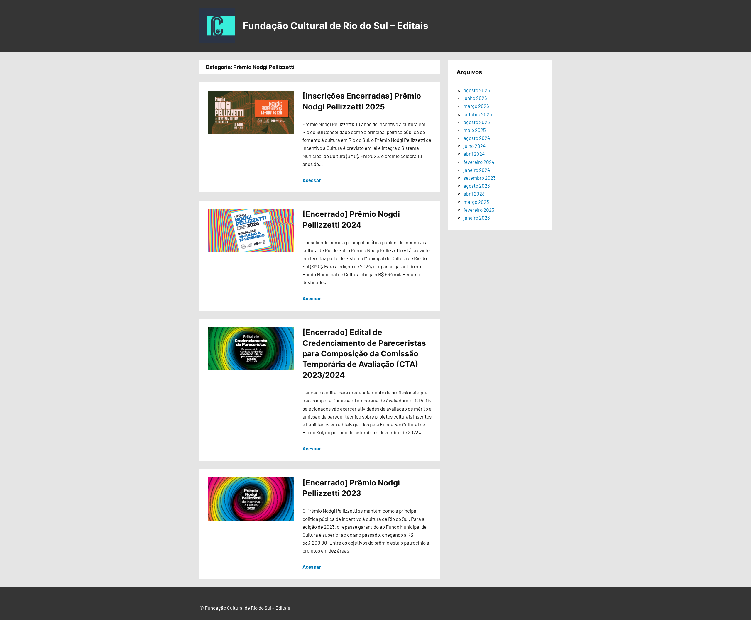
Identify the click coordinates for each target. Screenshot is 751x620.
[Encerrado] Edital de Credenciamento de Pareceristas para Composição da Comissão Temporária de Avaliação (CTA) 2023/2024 (364, 354)
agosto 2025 (477, 122)
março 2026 (476, 106)
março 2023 (476, 202)
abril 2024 (474, 154)
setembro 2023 (480, 178)
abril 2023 (474, 193)
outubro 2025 (478, 114)
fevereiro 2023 (479, 210)
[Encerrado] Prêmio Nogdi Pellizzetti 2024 (351, 219)
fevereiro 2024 (479, 162)
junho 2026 (475, 98)
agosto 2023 (477, 186)
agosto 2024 (477, 138)
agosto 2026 (477, 90)
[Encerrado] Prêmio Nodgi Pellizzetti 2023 (351, 488)
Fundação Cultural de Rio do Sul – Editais (335, 25)
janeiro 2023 (477, 218)
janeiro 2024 (477, 170)
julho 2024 (475, 146)
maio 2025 (475, 130)
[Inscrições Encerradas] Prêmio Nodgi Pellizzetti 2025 (361, 101)
